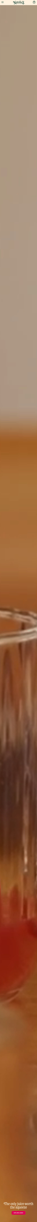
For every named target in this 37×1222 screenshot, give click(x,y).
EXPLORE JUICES (18, 1213)
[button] (2, 2)
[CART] (34, 2)
